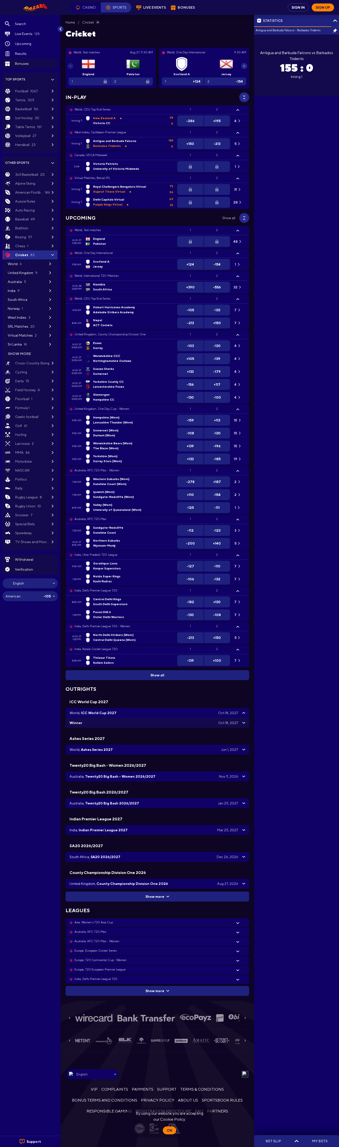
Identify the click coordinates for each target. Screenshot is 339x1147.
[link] (35, 7)
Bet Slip (273, 1141)
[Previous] (70, 66)
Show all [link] (228, 218)
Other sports (17, 163)
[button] (85, 7)
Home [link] (70, 22)
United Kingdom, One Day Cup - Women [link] (101, 409)
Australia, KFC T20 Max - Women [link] (96, 470)
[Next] (244, 66)
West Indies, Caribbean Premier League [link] (100, 132)
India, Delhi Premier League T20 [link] (95, 590)
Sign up (323, 7)
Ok (169, 1130)
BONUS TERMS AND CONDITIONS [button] (104, 1100)
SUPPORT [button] (166, 1089)
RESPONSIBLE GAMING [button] (109, 1111)
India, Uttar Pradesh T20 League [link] (95, 554)
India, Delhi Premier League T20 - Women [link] (102, 626)
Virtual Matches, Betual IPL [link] (92, 178)
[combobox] (30, 583)
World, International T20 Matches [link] (96, 276)
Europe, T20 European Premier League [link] (100, 969)
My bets (319, 1141)
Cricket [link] (88, 22)
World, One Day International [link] (93, 253)
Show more (154, 897)
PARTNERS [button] (217, 1111)
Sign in (298, 7)
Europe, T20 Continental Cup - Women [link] (100, 960)
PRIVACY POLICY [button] (157, 1100)
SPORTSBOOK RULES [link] (222, 1100)
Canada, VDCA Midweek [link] (90, 155)
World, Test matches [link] (87, 230)
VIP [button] (94, 1089)
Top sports (15, 79)
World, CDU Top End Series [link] (92, 109)
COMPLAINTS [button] (114, 1089)
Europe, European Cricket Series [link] (95, 950)
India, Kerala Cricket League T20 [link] (96, 649)
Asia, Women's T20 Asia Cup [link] (93, 922)
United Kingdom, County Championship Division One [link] (110, 334)
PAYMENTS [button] (142, 1089)
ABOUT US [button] (188, 1100)
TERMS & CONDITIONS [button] (202, 1089)
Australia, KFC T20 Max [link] (90, 519)
